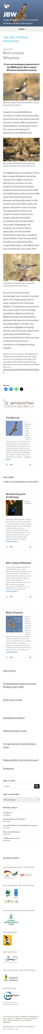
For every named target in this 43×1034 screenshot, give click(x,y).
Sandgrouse (8, 768)
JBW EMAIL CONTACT (11, 858)
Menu (23, 29)
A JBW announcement (11, 838)
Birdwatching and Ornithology (14, 819)
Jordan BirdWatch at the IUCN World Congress (20, 825)
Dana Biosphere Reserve (14, 718)
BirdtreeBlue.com (10, 1029)
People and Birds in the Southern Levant (20, 760)
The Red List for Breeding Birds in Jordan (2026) (20, 482)
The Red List (7, 813)
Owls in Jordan (9, 671)
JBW (10, 14)
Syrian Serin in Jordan (12, 700)
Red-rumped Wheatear (11, 832)
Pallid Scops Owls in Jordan (15, 731)
